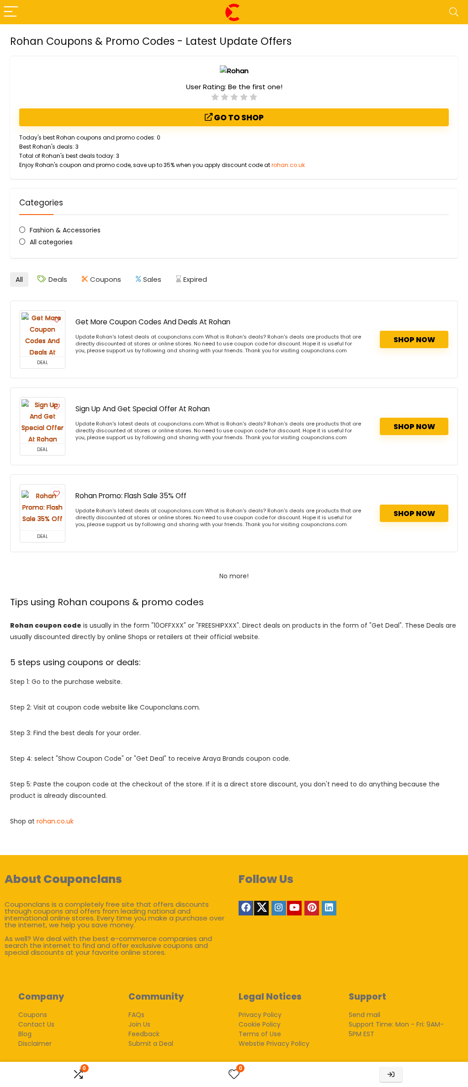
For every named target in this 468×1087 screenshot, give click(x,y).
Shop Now (414, 339)
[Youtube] (294, 908)
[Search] (454, 12)
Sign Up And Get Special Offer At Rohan (142, 409)
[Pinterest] (311, 908)
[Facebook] (246, 908)
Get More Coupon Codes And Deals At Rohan (152, 322)
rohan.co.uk (288, 165)
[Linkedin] (329, 908)
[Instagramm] (278, 908)
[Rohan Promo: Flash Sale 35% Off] (42, 507)
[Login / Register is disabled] (391, 1074)
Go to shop (238, 117)
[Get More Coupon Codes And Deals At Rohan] (42, 333)
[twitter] (261, 908)
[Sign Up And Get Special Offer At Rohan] (42, 420)
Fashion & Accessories (65, 230)
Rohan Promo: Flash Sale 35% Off (130, 495)
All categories (51, 242)
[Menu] (11, 12)
